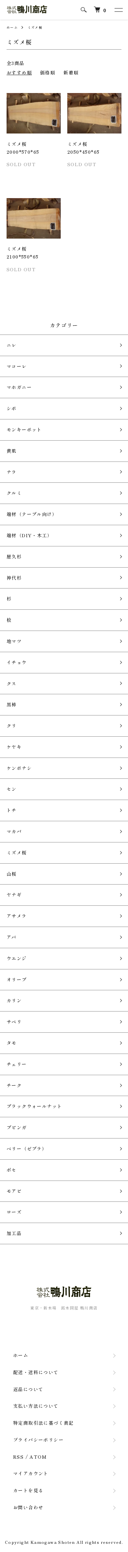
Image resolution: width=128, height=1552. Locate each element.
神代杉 (14, 577)
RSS (18, 1456)
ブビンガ (17, 1127)
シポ (12, 408)
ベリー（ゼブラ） (27, 1148)
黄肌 (12, 450)
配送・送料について (36, 1372)
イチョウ (17, 662)
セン (12, 789)
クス (12, 683)
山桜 (12, 873)
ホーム (12, 27)
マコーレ (17, 366)
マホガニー (19, 387)
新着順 (70, 72)
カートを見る (28, 1490)
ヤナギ (14, 894)
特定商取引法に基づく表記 (43, 1422)
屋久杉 (14, 556)
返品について (28, 1389)
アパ (12, 937)
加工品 (14, 1233)
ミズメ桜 (35, 27)
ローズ (14, 1212)
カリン (14, 1000)
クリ (12, 725)
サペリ (14, 1021)
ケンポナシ (19, 768)
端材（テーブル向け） (32, 514)
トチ (12, 810)
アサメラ (17, 916)
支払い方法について (36, 1406)
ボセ (12, 1170)
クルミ (14, 493)
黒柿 (12, 704)
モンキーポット (24, 429)
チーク (14, 1085)
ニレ (12, 345)
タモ (12, 1043)
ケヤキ (14, 747)
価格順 (47, 72)
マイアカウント (31, 1473)
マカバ (14, 831)
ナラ (12, 472)
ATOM (38, 1456)
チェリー (17, 1064)
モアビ (14, 1191)
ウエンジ (17, 958)
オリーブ (17, 979)
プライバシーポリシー (38, 1439)
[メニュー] (118, 10)
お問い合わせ (28, 1507)
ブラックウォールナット (34, 1106)
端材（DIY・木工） (29, 535)
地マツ (14, 641)
